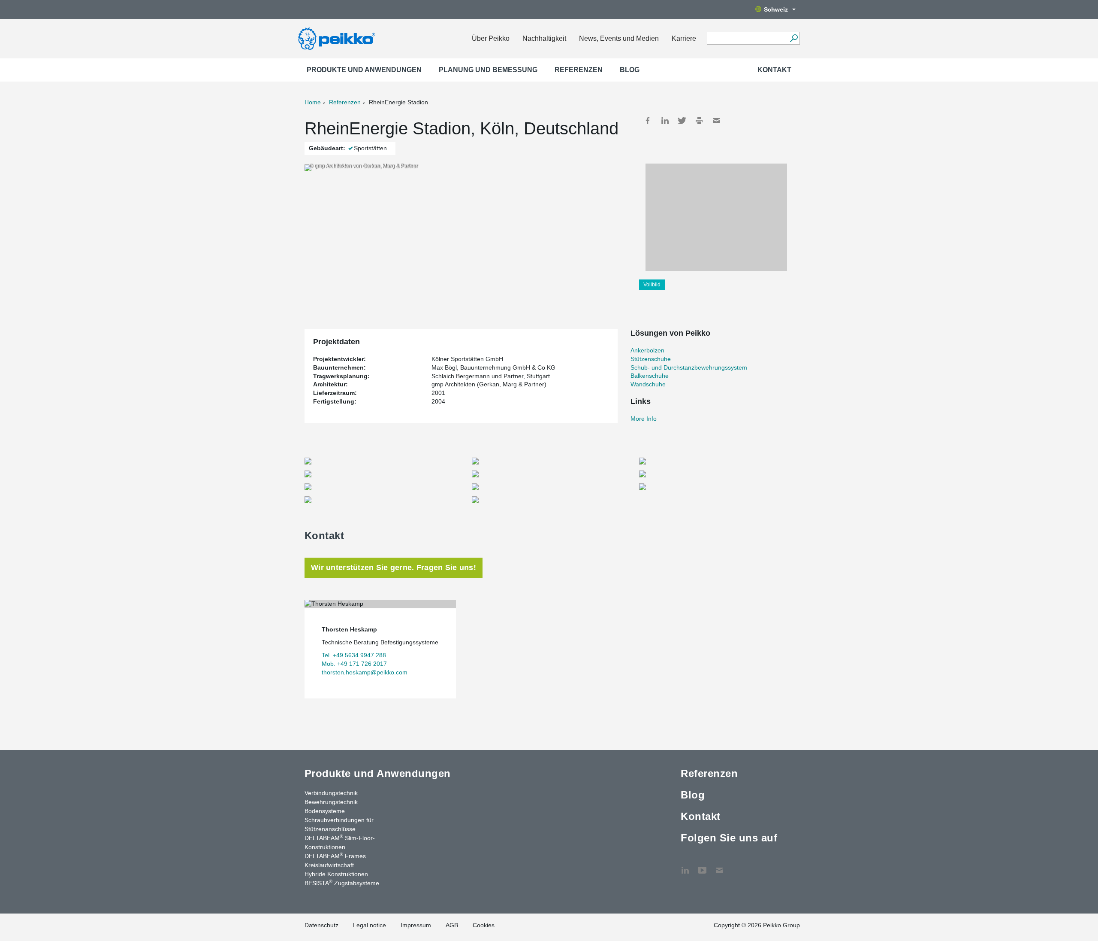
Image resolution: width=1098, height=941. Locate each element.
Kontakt (774, 69)
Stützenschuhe (650, 358)
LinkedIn (665, 120)
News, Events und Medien (619, 38)
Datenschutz (321, 925)
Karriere (684, 38)
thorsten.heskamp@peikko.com (364, 672)
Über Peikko (491, 38)
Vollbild (652, 285)
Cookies (484, 925)
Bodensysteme (325, 810)
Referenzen (579, 69)
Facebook (647, 120)
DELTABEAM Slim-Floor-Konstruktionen (340, 842)
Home (313, 102)
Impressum (416, 925)
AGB (452, 925)
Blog (629, 69)
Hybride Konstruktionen (336, 874)
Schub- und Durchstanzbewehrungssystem (688, 367)
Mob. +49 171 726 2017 (354, 663)
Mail (716, 120)
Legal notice (369, 925)
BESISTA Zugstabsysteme (342, 882)
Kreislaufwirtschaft (329, 865)
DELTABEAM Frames (335, 855)
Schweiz (776, 9)
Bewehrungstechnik (331, 801)
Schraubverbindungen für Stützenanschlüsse (339, 824)
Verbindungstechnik (331, 792)
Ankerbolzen (647, 350)
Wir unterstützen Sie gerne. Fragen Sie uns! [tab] (393, 567)
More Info (643, 418)
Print (699, 120)
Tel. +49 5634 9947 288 (354, 655)
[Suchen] (793, 38)
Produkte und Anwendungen (364, 69)
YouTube (702, 866)
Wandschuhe (648, 384)
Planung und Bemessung (488, 69)
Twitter (682, 120)
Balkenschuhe (649, 375)
